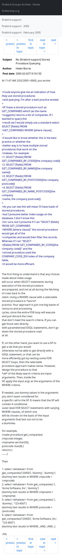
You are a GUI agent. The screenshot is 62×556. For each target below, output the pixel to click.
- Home (21, 4)
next (53, 40)
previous (10, 44)
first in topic (31, 43)
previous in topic (21, 47)
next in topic (42, 43)
